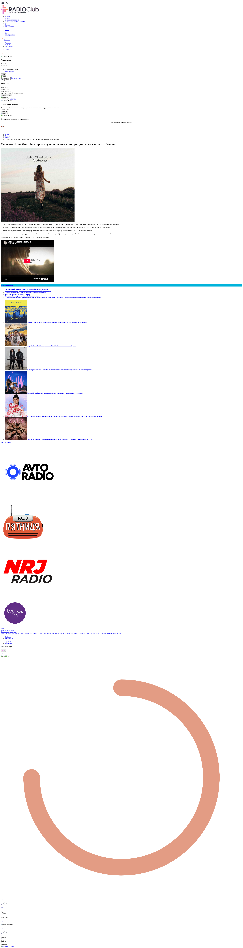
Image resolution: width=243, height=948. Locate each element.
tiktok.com (8, 637)
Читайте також (7, 285)
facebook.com (9, 638)
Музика (7, 18)
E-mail (3, 89)
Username (7, 40)
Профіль (7, 25)
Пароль (3, 66)
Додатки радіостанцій (12, 20)
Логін (2, 64)
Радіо (2, 628)
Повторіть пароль (6, 93)
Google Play (8, 643)
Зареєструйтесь (16, 78)
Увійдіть (13, 99)
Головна (7, 134)
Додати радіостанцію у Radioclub (15, 21)
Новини (7, 16)
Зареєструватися (10, 35)
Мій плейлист (9, 26)
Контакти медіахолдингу (9, 632)
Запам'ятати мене (12, 69)
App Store (8, 642)
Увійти (7, 23)
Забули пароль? (9, 71)
